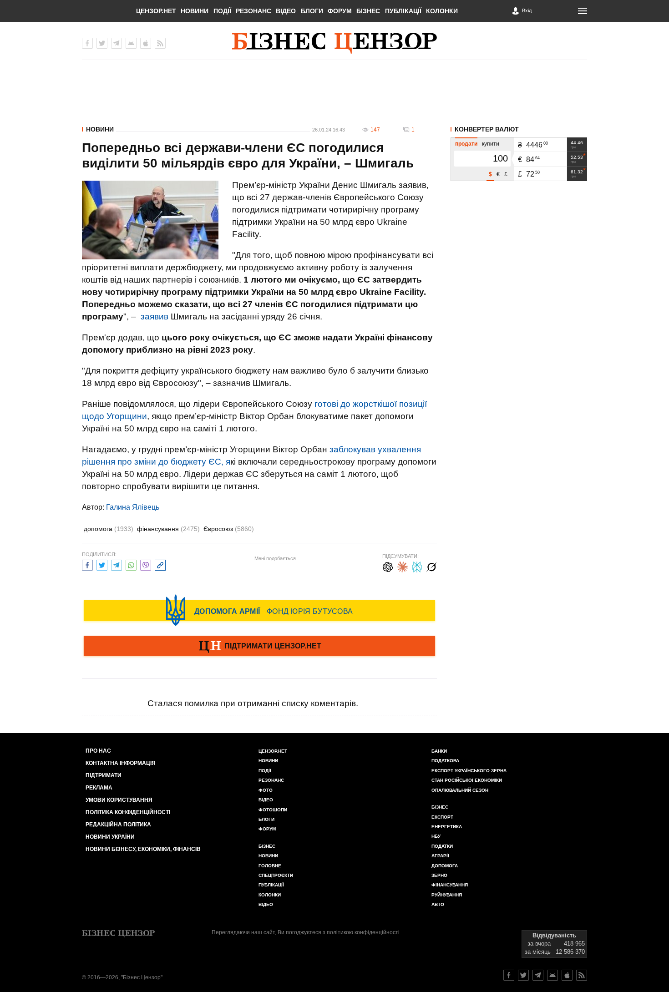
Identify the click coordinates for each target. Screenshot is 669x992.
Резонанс (253, 11)
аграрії (440, 855)
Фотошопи (272, 809)
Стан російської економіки (466, 780)
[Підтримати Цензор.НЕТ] (259, 646)
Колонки (442, 11)
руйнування (446, 894)
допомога (108, 528)
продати (466, 144)
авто (437, 904)
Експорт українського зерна (469, 770)
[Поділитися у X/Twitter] (101, 564)
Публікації (403, 11)
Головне (269, 865)
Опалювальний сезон (459, 790)
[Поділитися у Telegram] (116, 564)
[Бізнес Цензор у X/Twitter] (101, 43)
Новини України (110, 837)
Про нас (98, 751)
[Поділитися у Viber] (145, 564)
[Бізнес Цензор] (334, 43)
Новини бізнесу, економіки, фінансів (143, 849)
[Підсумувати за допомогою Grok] (431, 566)
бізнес (439, 807)
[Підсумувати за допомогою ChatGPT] (387, 566)
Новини (194, 11)
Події (222, 11)
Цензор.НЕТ (156, 11)
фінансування (168, 528)
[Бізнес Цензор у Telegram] (116, 43)
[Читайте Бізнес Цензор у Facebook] (508, 975)
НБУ (436, 836)
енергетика (446, 826)
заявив (154, 316)
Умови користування (119, 800)
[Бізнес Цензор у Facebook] (87, 43)
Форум (340, 11)
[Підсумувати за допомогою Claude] (402, 566)
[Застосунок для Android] (131, 43)
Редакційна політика (118, 824)
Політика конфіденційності (128, 812)
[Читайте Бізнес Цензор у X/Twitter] (523, 975)
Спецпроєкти (275, 875)
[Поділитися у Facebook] (87, 564)
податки (442, 846)
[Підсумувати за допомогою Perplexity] (416, 566)
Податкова (445, 760)
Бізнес (368, 11)
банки (439, 751)
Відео (286, 11)
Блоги (312, 11)
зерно (439, 875)
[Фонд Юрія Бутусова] (259, 610)
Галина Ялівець (132, 507)
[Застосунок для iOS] (145, 43)
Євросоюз (228, 528)
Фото (265, 790)
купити (490, 144)
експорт (442, 817)
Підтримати (104, 775)
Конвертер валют (487, 129)
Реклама (99, 787)
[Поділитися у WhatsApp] (131, 564)
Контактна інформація (121, 763)
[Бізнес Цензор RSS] (160, 43)
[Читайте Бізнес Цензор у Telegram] (537, 975)
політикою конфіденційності (363, 932)
